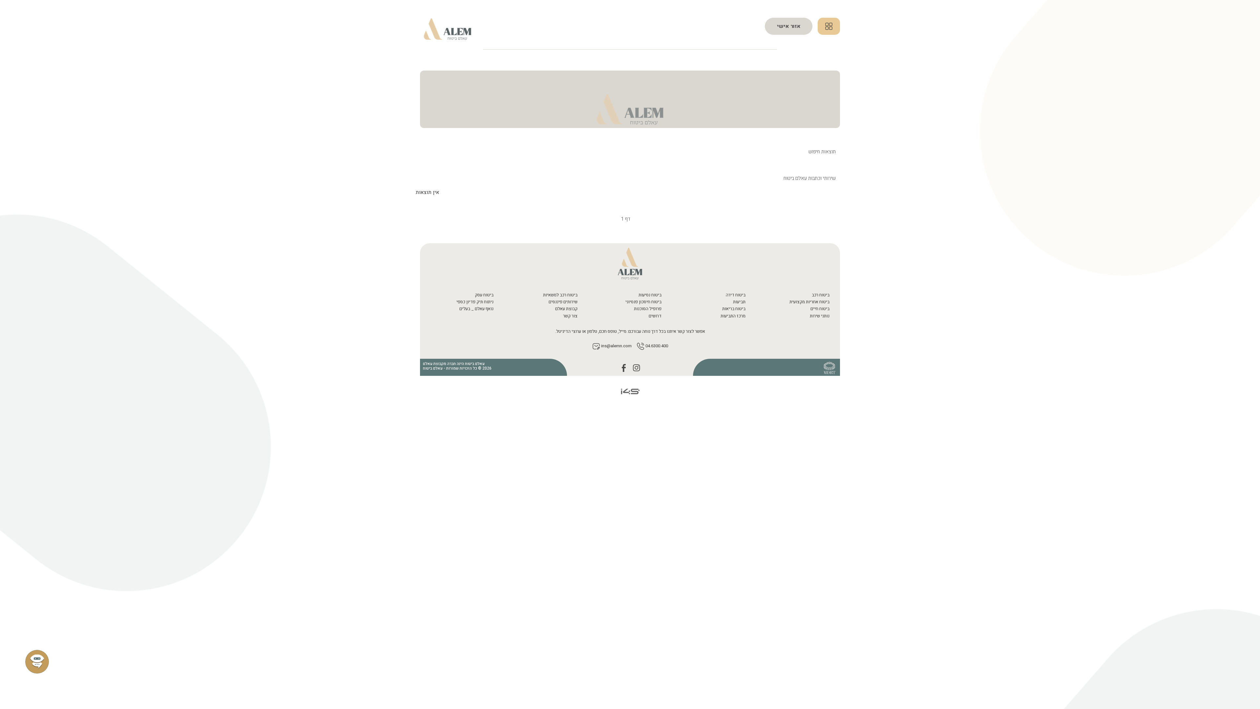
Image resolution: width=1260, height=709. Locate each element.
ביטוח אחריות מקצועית (809, 302)
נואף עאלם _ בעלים (476, 309)
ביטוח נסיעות (650, 295)
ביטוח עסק (484, 295)
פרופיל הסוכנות (648, 309)
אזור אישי (789, 26)
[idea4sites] (630, 391)
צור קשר (570, 316)
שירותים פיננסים (563, 302)
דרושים (655, 316)
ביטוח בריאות (734, 309)
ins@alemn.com (616, 346)
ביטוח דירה (736, 295)
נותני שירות (820, 316)
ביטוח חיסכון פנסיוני (643, 302)
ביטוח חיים (820, 309)
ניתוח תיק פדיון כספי (475, 302)
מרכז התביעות (733, 316)
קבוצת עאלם (566, 309)
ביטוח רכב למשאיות (560, 295)
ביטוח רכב (821, 295)
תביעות (739, 302)
